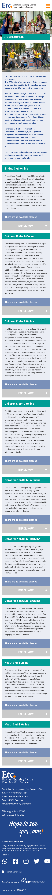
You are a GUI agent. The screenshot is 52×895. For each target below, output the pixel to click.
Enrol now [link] (33, 227)
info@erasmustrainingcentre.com (16, 803)
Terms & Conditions (14, 872)
